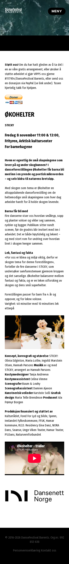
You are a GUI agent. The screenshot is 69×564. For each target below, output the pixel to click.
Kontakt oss (48, 550)
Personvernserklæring (26, 550)
